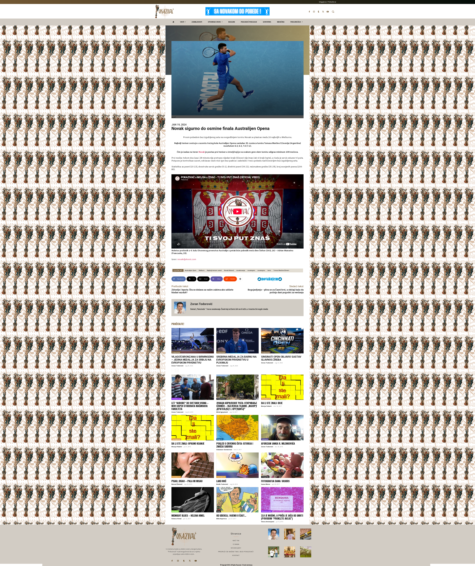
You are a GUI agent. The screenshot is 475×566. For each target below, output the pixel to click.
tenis (269, 270)
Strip (218, 511)
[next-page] (176, 370)
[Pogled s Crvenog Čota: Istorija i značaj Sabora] (237, 427)
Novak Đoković (229, 270)
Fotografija (265, 477)
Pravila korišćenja (247, 565)
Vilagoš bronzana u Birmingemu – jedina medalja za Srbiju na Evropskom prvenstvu (192, 359)
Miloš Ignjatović (222, 412)
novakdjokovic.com (186, 259)
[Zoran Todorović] (181, 308)
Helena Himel (176, 519)
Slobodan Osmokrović (224, 450)
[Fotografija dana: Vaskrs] (282, 465)
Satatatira (265, 439)
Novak (202, 152)
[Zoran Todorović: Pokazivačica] (305, 534)
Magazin (220, 439)
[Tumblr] (318, 11)
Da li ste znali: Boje (272, 403)
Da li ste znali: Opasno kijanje (187, 443)
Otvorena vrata (176, 399)
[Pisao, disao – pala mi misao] (192, 465)
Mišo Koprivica (221, 519)
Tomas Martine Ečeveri (281, 270)
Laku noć (221, 481)
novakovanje (240, 270)
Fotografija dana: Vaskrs (275, 481)
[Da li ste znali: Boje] (282, 387)
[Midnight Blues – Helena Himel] (192, 500)
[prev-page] (173, 370)
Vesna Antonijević (267, 522)
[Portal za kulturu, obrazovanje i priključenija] (164, 12)
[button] (333, 12)
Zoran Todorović (201, 304)
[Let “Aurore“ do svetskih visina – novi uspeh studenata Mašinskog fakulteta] (192, 387)
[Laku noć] (237, 465)
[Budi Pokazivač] (273, 551)
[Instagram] (314, 11)
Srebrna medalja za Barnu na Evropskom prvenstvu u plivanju (236, 359)
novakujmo (261, 270)
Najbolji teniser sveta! (214, 270)
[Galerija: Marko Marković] (305, 551)
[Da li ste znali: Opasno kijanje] (192, 427)
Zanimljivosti (266, 399)
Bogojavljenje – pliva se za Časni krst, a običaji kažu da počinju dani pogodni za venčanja (276, 291)
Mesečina (175, 511)
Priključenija (176, 352)
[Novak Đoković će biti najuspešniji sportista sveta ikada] (273, 534)
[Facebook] (309, 11)
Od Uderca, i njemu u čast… (231, 515)
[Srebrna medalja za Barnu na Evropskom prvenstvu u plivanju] (237, 340)
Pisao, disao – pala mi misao (186, 481)
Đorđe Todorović (222, 484)
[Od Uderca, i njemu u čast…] (237, 500)
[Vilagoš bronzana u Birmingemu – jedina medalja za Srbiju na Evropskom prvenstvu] (192, 340)
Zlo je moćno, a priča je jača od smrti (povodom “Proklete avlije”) (282, 517)
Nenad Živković (176, 484)
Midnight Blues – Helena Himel (188, 515)
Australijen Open (190, 270)
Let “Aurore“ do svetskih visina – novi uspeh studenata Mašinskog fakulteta (190, 406)
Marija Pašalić (266, 406)
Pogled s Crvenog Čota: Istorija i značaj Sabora (234, 445)
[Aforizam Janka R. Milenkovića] (282, 427)
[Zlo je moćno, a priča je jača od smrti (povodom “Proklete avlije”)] (282, 500)
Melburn (201, 270)
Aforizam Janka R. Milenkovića (278, 443)
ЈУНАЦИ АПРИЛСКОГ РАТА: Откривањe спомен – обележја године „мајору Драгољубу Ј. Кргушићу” (236, 406)
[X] (323, 11)
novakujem (251, 270)
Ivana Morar (265, 484)
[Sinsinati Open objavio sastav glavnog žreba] (282, 340)
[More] (240, 278)
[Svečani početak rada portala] (289, 551)
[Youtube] (327, 11)
